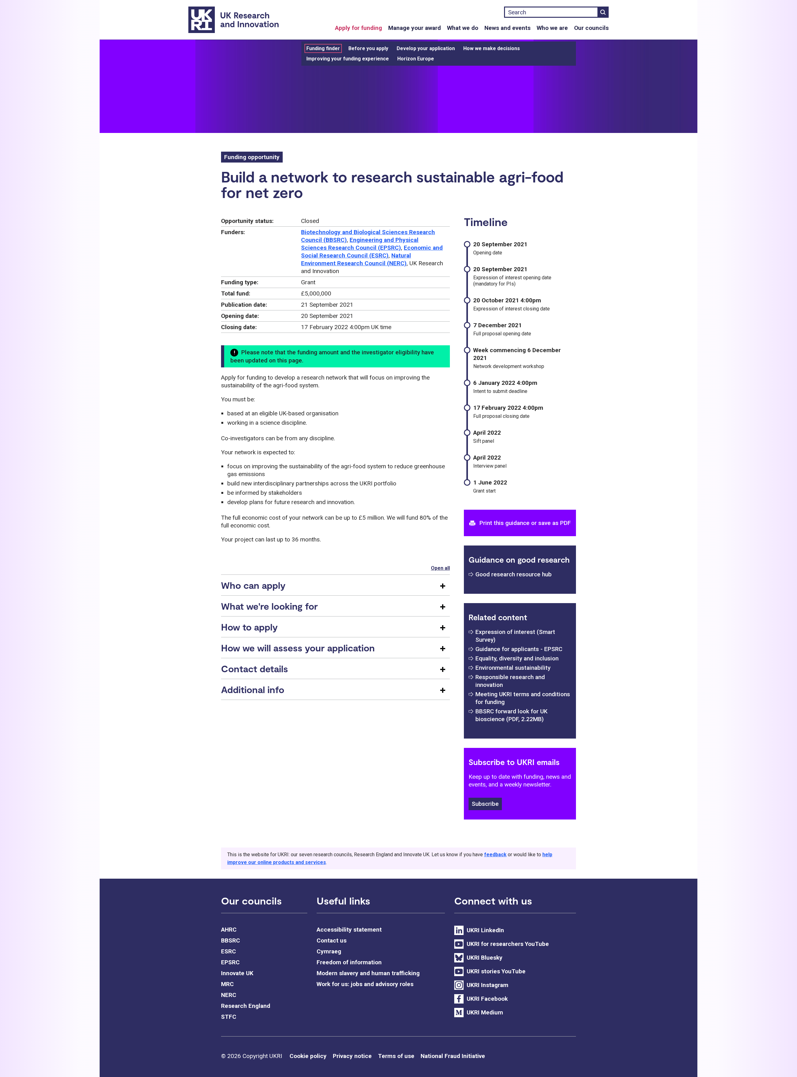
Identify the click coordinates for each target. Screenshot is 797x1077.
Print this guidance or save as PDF (525, 523)
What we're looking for (269, 606)
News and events (507, 27)
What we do (462, 27)
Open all (440, 568)
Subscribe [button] (485, 803)
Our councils (591, 27)
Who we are (552, 27)
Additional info (252, 689)
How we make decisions (491, 48)
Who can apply (253, 585)
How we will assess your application (298, 647)
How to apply (249, 626)
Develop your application (426, 48)
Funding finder (323, 48)
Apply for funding (358, 27)
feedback (495, 854)
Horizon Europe (415, 59)
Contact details (254, 668)
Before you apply (368, 48)
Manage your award (414, 27)
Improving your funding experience (347, 59)
